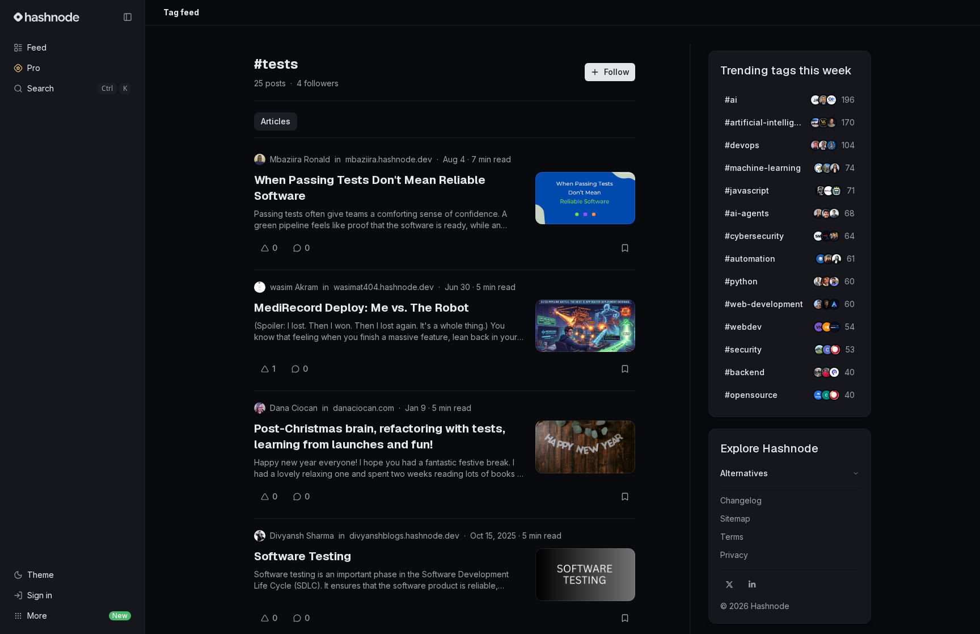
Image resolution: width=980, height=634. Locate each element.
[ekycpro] (834, 372)
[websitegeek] (834, 327)
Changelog (741, 500)
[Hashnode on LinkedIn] (752, 585)
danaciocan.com (363, 408)
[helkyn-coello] (834, 213)
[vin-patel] (831, 122)
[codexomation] (831, 100)
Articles (275, 121)
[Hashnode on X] (729, 585)
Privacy (734, 555)
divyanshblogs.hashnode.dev (404, 535)
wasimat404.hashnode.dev (383, 287)
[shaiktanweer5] (834, 236)
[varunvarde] (831, 145)
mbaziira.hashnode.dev (388, 159)
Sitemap (735, 518)
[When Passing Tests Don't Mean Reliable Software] (585, 198)
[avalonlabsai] (834, 304)
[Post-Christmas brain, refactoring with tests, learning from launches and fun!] (585, 447)
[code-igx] (834, 281)
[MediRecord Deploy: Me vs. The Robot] (585, 326)
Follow (617, 72)
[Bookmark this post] (625, 248)
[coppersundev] (835, 349)
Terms (732, 536)
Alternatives (744, 473)
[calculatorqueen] (836, 190)
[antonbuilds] (836, 258)
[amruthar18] (834, 168)
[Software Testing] (585, 574)
